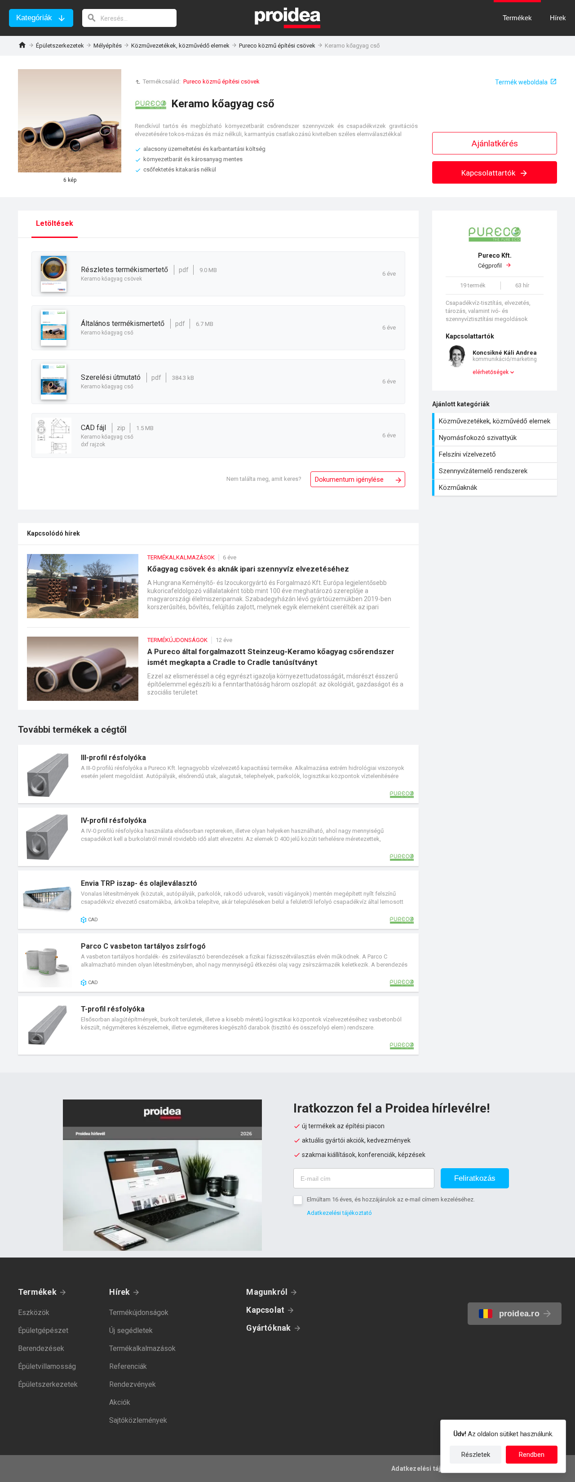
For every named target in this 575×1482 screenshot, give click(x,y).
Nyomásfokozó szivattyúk (495, 438)
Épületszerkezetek (60, 45)
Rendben (531, 1455)
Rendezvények (132, 1384)
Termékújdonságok (138, 1312)
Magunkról (267, 1292)
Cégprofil (495, 260)
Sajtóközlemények (138, 1420)
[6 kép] (69, 120)
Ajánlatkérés (495, 143)
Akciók (119, 1402)
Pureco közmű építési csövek (277, 45)
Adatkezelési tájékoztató (339, 1212)
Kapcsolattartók (489, 172)
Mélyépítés (107, 45)
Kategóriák (34, 17)
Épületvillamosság (47, 1366)
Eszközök (33, 1312)
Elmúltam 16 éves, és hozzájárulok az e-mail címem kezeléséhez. (391, 1199)
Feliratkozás (474, 1178)
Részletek (475, 1455)
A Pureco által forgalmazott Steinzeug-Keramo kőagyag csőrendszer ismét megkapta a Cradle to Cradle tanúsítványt (218, 673)
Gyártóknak (268, 1327)
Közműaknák (495, 487)
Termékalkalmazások (142, 1348)
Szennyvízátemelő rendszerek (495, 471)
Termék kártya (218, 774)
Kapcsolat (265, 1310)
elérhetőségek (491, 372)
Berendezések (41, 1348)
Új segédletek (131, 1330)
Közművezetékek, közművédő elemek (180, 45)
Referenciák (128, 1366)
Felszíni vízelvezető (495, 454)
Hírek (119, 1292)
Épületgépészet (43, 1330)
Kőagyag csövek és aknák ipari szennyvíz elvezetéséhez (218, 590)
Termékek (37, 1292)
